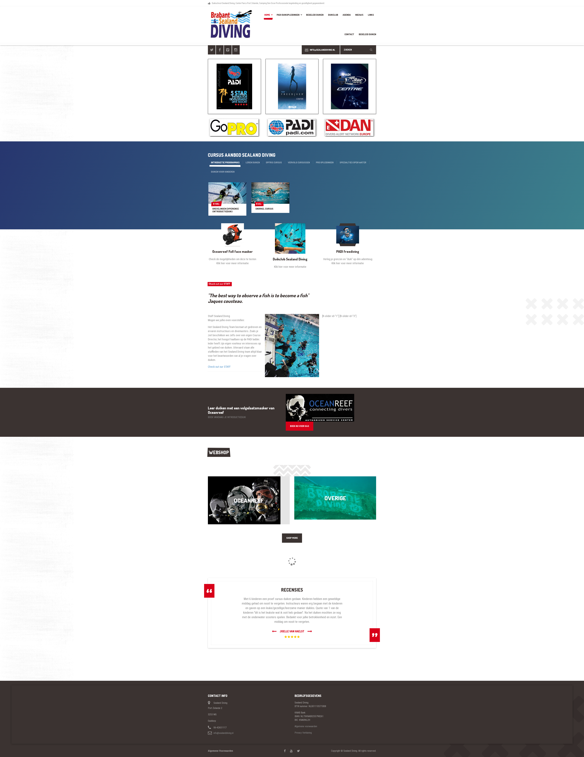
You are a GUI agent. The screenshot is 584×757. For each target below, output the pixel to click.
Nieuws (359, 14)
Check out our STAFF (219, 283)
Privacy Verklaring (303, 723)
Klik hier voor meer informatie (232, 263)
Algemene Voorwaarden (220, 741)
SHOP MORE (292, 537)
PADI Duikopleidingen (288, 14)
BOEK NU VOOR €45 (299, 426)
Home (267, 14)
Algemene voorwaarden (306, 717)
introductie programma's (225, 162)
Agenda (347, 14)
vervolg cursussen (299, 162)
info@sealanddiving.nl (223, 723)
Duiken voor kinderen (223, 171)
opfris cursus (274, 162)
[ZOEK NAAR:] (358, 49)
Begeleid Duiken (314, 14)
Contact (349, 34)
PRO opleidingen (325, 162)
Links (371, 14)
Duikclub (333, 14)
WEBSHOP (219, 452)
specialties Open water (353, 162)
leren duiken (253, 162)
